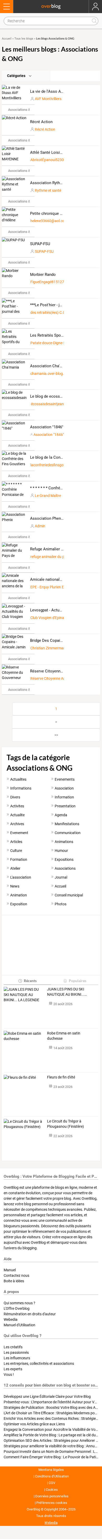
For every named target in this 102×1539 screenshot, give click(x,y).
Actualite (17, 815)
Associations (65, 868)
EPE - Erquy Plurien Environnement (58, 587)
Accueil (7, 38)
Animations (64, 842)
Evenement (19, 833)
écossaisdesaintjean (47, 404)
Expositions (64, 859)
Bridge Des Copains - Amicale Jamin (62, 640)
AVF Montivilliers (48, 99)
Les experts (13, 1369)
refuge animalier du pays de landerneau (62, 557)
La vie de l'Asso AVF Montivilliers (59, 91)
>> (56, 735)
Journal (61, 877)
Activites (17, 806)
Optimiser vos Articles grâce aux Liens (34, 1424)
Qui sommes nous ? (19, 1303)
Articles (16, 842)
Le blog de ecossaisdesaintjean (57, 396)
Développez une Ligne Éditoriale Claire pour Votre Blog (47, 1396)
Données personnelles (52, 1496)
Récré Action (41, 121)
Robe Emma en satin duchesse (63, 1035)
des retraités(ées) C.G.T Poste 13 (57, 312)
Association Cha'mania (50, 366)
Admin (40, 526)
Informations (20, 788)
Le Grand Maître (48, 496)
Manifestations (67, 824)
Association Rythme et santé (55, 182)
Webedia (11, 1319)
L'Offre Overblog (17, 1308)
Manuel (10, 1270)
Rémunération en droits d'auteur (30, 1314)
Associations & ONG (23, 110)
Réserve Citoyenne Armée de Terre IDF (60, 678)
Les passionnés (16, 1352)
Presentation (65, 806)
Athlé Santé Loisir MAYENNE (55, 152)
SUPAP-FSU (40, 244)
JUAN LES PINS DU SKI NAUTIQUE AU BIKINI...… (67, 991)
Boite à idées (14, 1281)
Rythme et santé (48, 190)
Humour (61, 850)
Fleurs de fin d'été (61, 1077)
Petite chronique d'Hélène (52, 213)
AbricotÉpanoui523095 (49, 160)
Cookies (52, 1490)
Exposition (18, 904)
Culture (16, 850)
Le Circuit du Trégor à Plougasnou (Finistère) (65, 1124)
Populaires (77, 980)
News (14, 886)
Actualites (18, 779)
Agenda (61, 815)
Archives (17, 824)
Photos (60, 904)
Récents (30, 980)
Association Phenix (47, 518)
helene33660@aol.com (49, 221)
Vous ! (9, 1374)
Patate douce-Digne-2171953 (54, 343)
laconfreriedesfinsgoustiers (52, 465)
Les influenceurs (17, 1358)
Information (64, 797)
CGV (52, 1483)
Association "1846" (46, 427)
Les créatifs (13, 1347)
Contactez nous (16, 1275)
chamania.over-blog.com (50, 373)
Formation (18, 859)
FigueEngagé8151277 (48, 282)
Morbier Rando (43, 274)
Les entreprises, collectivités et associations (39, 1363)
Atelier (15, 868)
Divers (15, 797)
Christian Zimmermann (48, 648)
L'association (20, 877)
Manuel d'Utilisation (19, 1325)
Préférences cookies (51, 1503)
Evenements (65, 779)
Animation (18, 895)
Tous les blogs (23, 38)
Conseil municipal (69, 895)
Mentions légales (51, 1470)
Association (64, 788)
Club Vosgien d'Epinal (47, 618)
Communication (68, 833)
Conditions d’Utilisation (52, 1476)
